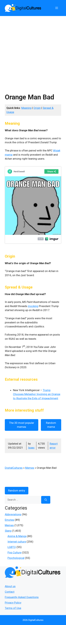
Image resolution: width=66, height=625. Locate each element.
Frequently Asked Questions (22, 597)
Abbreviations (13, 514)
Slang (8, 530)
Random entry (16, 490)
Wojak (56, 150)
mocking (33, 306)
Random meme (51, 425)
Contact (9, 591)
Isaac (31, 447)
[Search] (45, 500)
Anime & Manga (17, 536)
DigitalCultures (14, 467)
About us (10, 586)
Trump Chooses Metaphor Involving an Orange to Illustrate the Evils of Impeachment (36, 394)
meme (8, 154)
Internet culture (17, 541)
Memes (29, 467)
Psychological (16, 558)
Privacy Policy (13, 602)
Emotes (9, 519)
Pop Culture (14, 552)
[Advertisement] (33, 51)
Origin (37, 108)
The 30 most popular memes (21, 425)
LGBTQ (12, 547)
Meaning (26, 108)
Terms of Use (13, 608)
